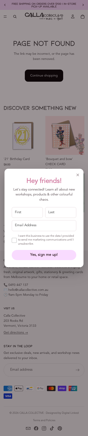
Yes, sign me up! (44, 255)
